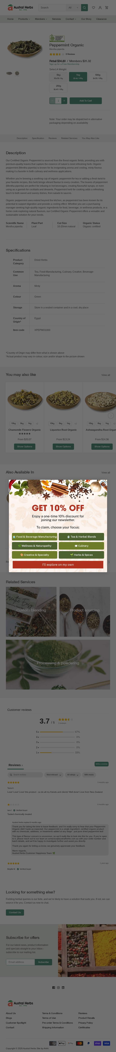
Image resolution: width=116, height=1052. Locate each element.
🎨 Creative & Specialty (34, 554)
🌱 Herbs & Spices (81, 554)
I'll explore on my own (58, 564)
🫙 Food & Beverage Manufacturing (35, 536)
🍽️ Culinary (81, 545)
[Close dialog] (103, 483)
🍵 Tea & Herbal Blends (81, 536)
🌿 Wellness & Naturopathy (34, 545)
